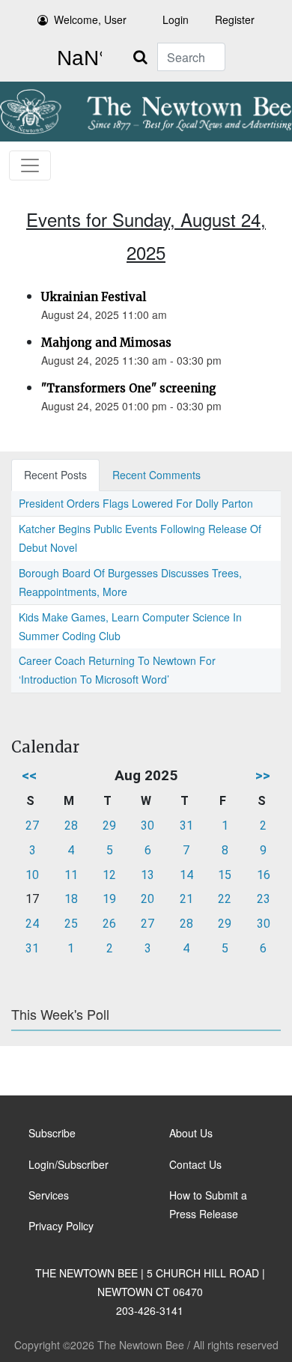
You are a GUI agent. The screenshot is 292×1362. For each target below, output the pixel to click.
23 (263, 899)
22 (224, 899)
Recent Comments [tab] (156, 474)
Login (175, 19)
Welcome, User (90, 19)
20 (147, 899)
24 (32, 923)
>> (262, 775)
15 (224, 875)
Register (235, 19)
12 (109, 875)
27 (32, 825)
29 (109, 825)
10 (32, 875)
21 (186, 899)
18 (71, 899)
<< (29, 775)
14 (186, 875)
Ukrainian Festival (93, 297)
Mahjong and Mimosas (106, 342)
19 (109, 899)
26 (109, 923)
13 (147, 875)
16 (263, 875)
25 (71, 923)
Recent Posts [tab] (55, 474)
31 (186, 825)
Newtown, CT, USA (76, 58)
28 (71, 825)
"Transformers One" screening (128, 388)
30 (147, 825)
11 (71, 875)
